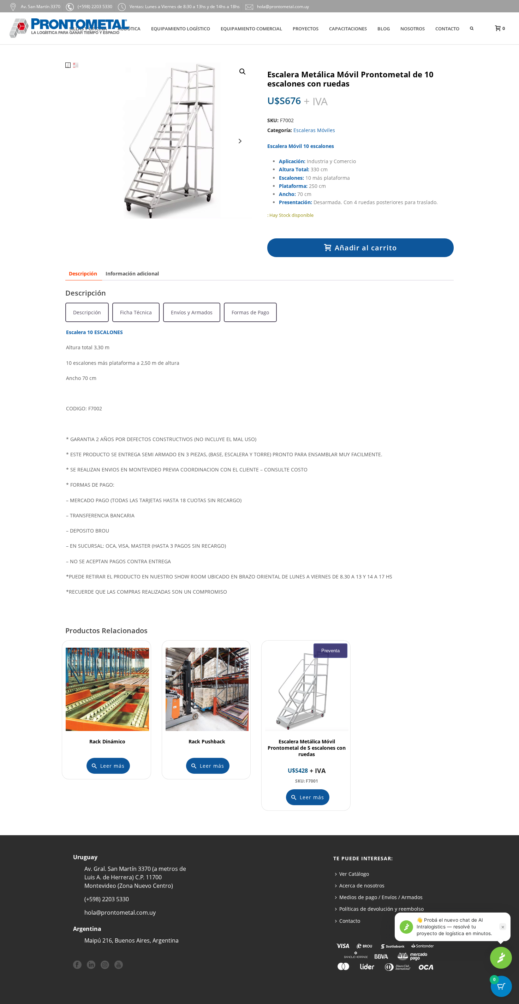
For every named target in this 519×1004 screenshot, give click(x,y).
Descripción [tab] (83, 273)
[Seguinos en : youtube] (118, 965)
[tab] (87, 312)
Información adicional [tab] (132, 273)
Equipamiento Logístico (180, 28)
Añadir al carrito (366, 248)
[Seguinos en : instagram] (105, 965)
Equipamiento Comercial (251, 28)
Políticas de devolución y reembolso (381, 908)
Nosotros (412, 28)
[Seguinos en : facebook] (77, 965)
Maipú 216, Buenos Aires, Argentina (131, 940)
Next (239, 141)
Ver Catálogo (354, 874)
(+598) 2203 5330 (106, 899)
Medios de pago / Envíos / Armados (381, 897)
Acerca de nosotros (361, 885)
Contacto (447, 28)
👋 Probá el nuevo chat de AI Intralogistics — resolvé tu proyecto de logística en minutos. (454, 926)
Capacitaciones (348, 28)
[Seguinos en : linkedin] (91, 965)
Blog (383, 28)
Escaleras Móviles (314, 130)
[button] (242, 71)
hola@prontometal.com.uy (120, 912)
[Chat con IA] (501, 958)
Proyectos (305, 28)
